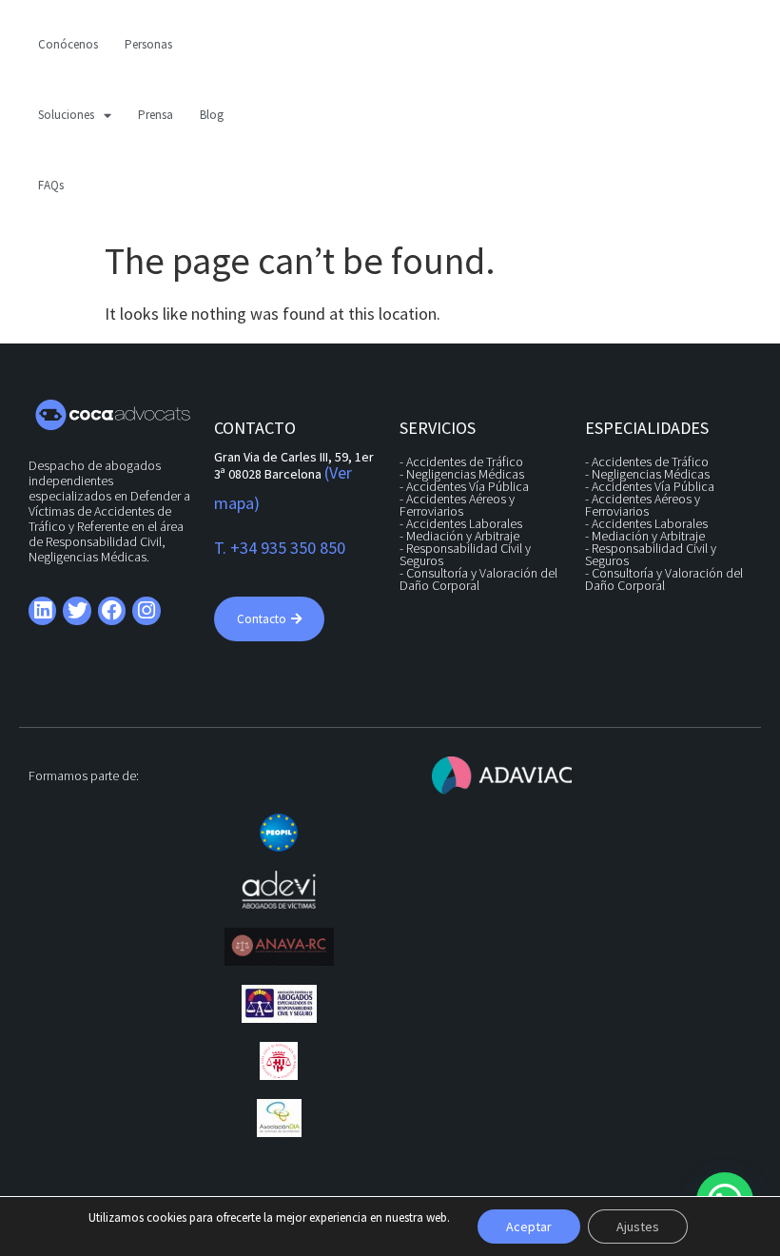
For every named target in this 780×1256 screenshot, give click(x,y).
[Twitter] (76, 610)
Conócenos (68, 44)
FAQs (51, 185)
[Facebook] (112, 610)
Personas (148, 44)
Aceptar (529, 1226)
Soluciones (66, 115)
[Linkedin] (42, 610)
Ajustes (637, 1226)
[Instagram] (146, 610)
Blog (212, 115)
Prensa (155, 115)
